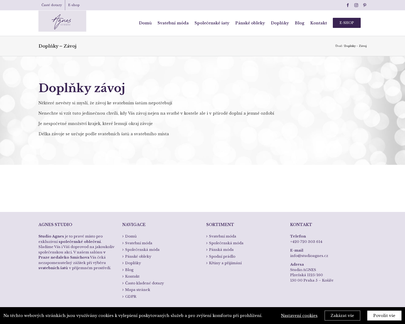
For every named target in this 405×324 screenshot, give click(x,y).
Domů (131, 236)
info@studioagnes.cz (309, 255)
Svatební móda (138, 243)
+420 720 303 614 (306, 241)
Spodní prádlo (222, 256)
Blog (129, 269)
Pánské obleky (138, 256)
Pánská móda (221, 249)
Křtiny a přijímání (225, 263)
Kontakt (132, 276)
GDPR (130, 296)
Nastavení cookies (299, 315)
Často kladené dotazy (144, 283)
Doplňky (133, 263)
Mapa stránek (137, 289)
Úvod (338, 46)
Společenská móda (142, 249)
